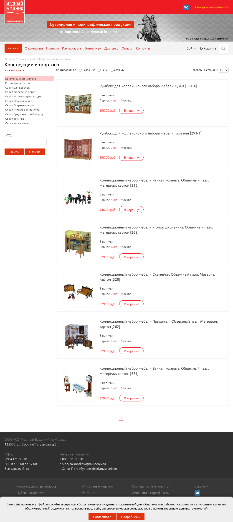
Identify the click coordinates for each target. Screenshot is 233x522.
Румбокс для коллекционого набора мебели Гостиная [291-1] (150, 132)
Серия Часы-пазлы (17, 123)
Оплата (127, 48)
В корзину (131, 110)
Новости (52, 48)
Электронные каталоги (211, 7)
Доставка (111, 48)
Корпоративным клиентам (151, 486)
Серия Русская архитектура (22, 109)
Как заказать (71, 48)
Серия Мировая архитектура (23, 96)
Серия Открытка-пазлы (19, 105)
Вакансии (201, 486)
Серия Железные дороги (21, 92)
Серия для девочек (17, 87)
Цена (8, 134)
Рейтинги (89, 492)
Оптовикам (92, 48)
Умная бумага (26, 59)
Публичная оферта (30, 492)
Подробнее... (130, 517)
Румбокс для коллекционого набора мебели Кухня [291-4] (148, 85)
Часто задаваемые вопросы (37, 486)
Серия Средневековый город (24, 114)
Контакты (143, 48)
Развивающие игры (17, 83)
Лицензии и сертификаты (150, 492)
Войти (191, 48)
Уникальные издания (97, 486)
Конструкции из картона (54, 59)
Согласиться (102, 517)
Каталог (13, 48)
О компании (34, 48)
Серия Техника (14, 118)
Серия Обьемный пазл (19, 101)
